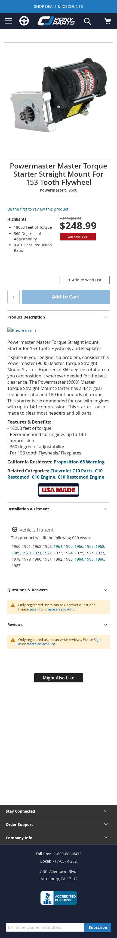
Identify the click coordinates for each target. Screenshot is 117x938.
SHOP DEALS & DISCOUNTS (58, 6)
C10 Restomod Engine (81, 477)
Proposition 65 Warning (79, 462)
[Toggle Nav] (8, 21)
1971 (37, 552)
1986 (100, 559)
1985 (89, 559)
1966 (79, 546)
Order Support (19, 824)
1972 (47, 552)
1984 (79, 559)
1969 (16, 552)
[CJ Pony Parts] (56, 21)
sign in (34, 609)
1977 (100, 552)
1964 (58, 546)
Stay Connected (20, 811)
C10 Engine (43, 477)
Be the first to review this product (37, 209)
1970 (26, 552)
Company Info (19, 837)
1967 (89, 546)
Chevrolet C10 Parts (71, 471)
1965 (68, 546)
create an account (59, 609)
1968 (100, 546)
